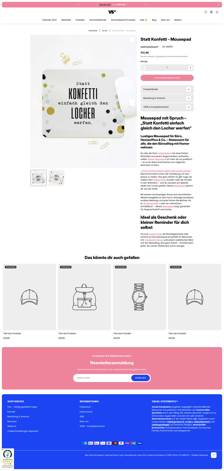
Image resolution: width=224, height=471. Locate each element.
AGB (82, 416)
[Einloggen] (211, 12)
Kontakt (11, 411)
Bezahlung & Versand (18, 416)
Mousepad (179, 185)
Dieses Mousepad (157, 159)
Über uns (84, 421)
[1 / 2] (38, 178)
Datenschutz (86, 411)
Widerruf (11, 426)
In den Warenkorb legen (167, 78)
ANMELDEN (140, 378)
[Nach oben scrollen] (214, 455)
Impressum (85, 406)
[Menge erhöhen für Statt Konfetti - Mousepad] (190, 67)
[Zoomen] (132, 39)
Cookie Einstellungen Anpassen (23, 431)
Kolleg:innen (159, 179)
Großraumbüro (152, 203)
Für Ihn (104, 30)
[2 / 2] (56, 178)
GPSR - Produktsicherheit (92, 426)
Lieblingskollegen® (150, 46)
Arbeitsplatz (164, 153)
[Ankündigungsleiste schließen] (218, 4)
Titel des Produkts (12, 333)
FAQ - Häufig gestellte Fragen (22, 406)
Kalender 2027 (105, 4)
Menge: (144, 61)
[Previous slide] (78, 4)
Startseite (93, 30)
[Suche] (205, 12)
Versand (159, 56)
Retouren (12, 421)
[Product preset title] (29, 297)
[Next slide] (145, 4)
